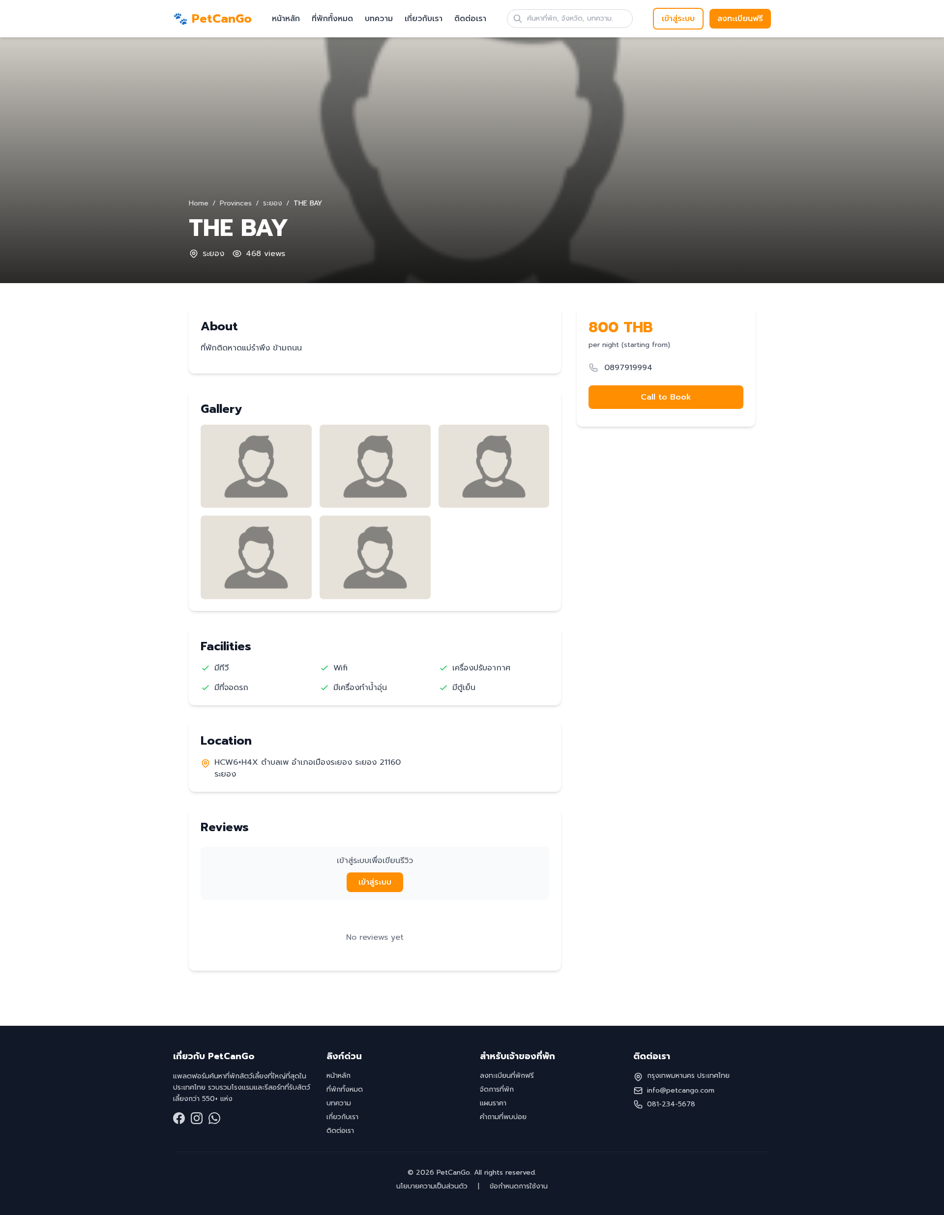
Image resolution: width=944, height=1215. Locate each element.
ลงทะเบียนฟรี (740, 19)
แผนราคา (493, 1103)
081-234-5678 (671, 1104)
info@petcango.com (680, 1091)
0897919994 (628, 368)
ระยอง (272, 203)
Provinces (236, 203)
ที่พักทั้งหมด (332, 19)
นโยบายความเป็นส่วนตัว (433, 1186)
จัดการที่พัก (497, 1089)
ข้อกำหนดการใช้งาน (517, 1186)
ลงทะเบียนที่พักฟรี (507, 1075)
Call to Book (666, 397)
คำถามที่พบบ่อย (503, 1117)
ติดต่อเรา (470, 19)
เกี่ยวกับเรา (423, 19)
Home (198, 203)
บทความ (379, 19)
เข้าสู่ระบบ (678, 19)
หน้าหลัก (286, 19)
